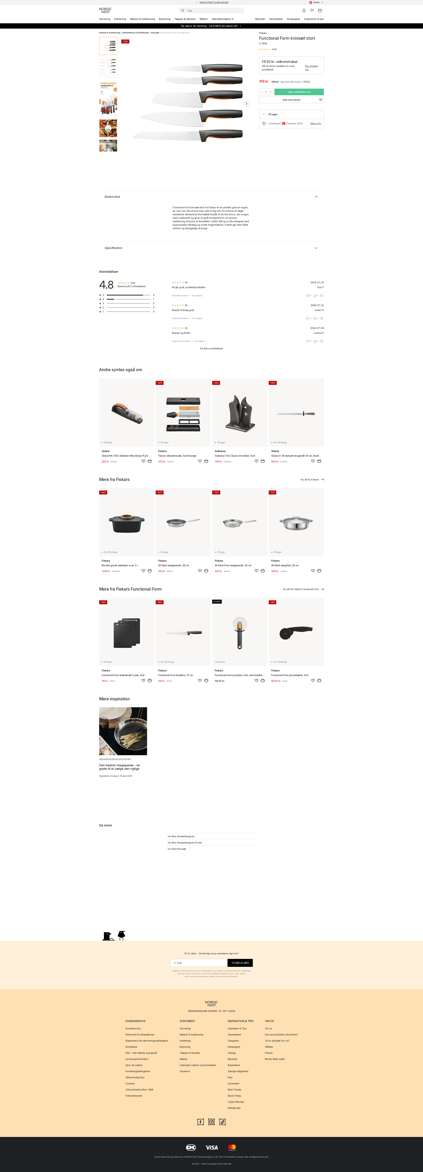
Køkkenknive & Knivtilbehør (135, 32)
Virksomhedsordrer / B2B (139, 1089)
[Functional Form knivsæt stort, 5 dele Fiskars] (187, 103)
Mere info (315, 123)
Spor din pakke (134, 1065)
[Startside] (105, 10)
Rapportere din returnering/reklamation (147, 1040)
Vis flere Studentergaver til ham (185, 842)
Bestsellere (234, 1065)
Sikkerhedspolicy (135, 1077)
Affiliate (269, 1046)
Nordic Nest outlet (275, 1059)
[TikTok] (222, 1121)
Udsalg (231, 1052)
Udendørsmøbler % (223, 19)
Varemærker (276, 19)
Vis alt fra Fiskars (310, 479)
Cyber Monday (236, 1101)
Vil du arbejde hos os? (277, 1040)
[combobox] (316, 2)
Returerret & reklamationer (140, 1034)
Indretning (120, 19)
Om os (268, 1028)
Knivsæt (155, 32)
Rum (230, 1077)
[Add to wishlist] (143, 461)
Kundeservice (133, 1028)
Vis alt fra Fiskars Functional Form (301, 589)
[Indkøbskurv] (320, 10)
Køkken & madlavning (142, 19)
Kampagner (293, 19)
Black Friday (234, 1095)
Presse (269, 1052)
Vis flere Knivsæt (177, 848)
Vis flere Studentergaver (181, 836)
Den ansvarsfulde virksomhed (281, 1034)
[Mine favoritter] (312, 10)
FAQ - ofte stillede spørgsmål (141, 1052)
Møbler (204, 19)
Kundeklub (131, 1046)
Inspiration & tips (314, 19)
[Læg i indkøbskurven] (150, 461)
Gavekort (185, 1071)
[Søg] (183, 10)
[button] (268, 49)
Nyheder (260, 19)
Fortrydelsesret (134, 1095)
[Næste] (246, 103)
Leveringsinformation (137, 1059)
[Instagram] (211, 1121)
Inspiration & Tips (237, 1028)
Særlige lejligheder (238, 1071)
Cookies (130, 1083)
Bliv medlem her (311, 68)
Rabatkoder (234, 1108)
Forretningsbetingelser (138, 1071)
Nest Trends (234, 1089)
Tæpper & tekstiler (185, 19)
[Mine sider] (304, 10)
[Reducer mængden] (261, 92)
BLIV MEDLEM (204, 2)
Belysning (164, 19)
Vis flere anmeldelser (211, 348)
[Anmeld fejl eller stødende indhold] (322, 295)
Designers (233, 1040)
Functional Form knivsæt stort (175, 32)
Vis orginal (197, 295)
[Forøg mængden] (271, 92)
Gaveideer (233, 1083)
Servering (104, 19)
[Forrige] (128, 103)
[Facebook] (200, 1121)
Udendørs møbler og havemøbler (198, 1065)
